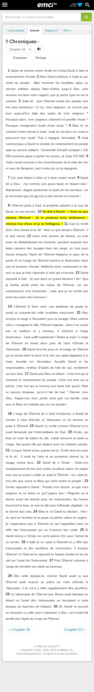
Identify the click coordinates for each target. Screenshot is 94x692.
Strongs (40, 57)
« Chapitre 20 (19, 630)
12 (29, 236)
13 (77, 272)
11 (66, 224)
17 (27, 373)
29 (8, 594)
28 (10, 576)
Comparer (19, 57)
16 (24, 349)
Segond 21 (51, 30)
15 (78, 312)
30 (55, 606)
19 (32, 426)
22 (39, 462)
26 (23, 542)
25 (82, 530)
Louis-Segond (15, 30)
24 (35, 511)
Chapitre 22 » (74, 630)
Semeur (35, 30)
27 (51, 560)
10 (40, 211)
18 (10, 413)
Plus (66, 30)
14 (10, 306)
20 (70, 432)
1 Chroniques (21, 41)
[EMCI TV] (47, 5)
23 (86, 481)
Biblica (64, 650)
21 (8, 450)
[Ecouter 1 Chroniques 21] (39, 49)
